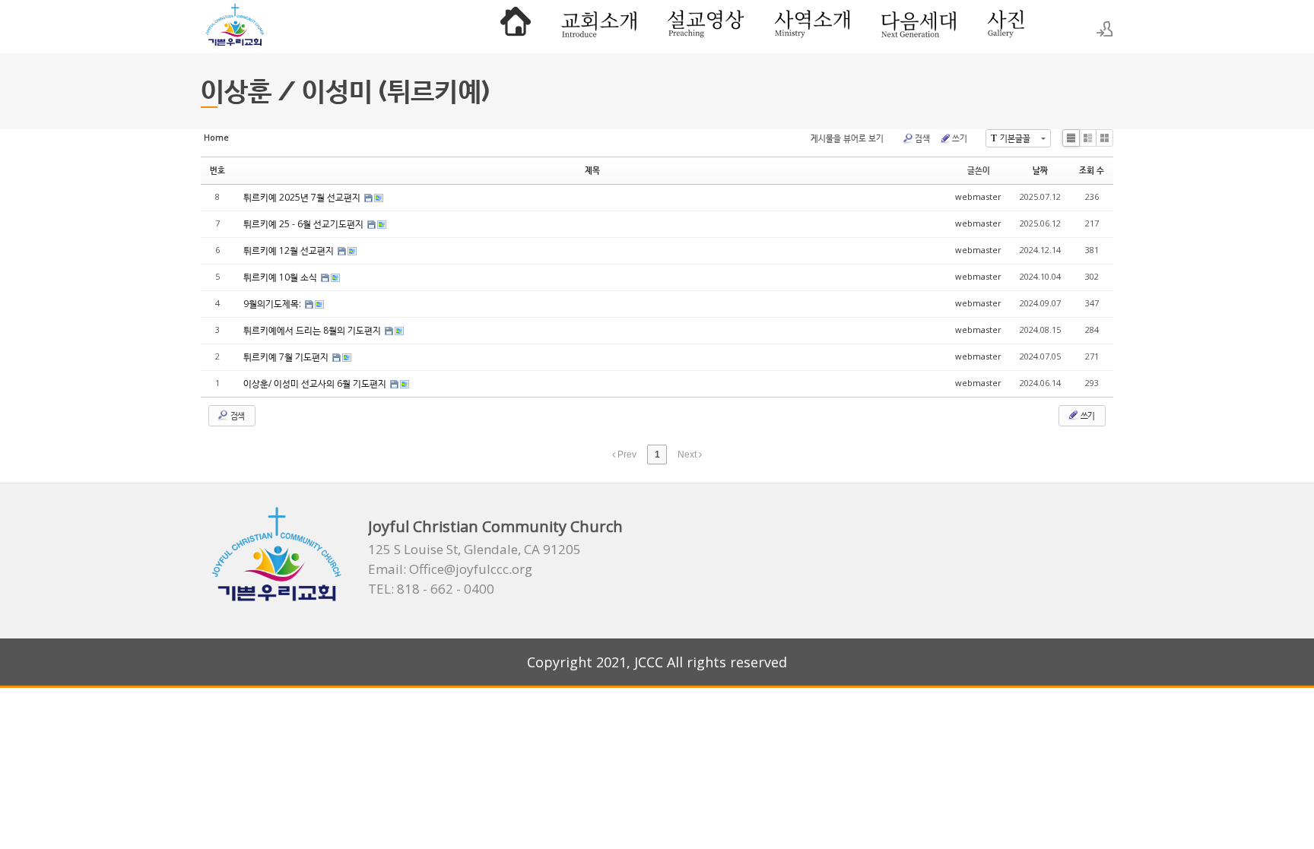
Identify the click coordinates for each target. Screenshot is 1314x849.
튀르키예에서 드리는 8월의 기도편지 (313, 330)
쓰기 (959, 138)
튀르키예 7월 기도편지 (287, 356)
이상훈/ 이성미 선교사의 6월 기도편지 (316, 383)
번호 (217, 170)
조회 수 (1091, 170)
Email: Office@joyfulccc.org (450, 569)
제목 (592, 170)
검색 (922, 138)
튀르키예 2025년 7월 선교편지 (303, 197)
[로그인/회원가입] (1105, 29)
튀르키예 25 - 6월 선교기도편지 (304, 223)
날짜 (1040, 170)
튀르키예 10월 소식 (281, 277)
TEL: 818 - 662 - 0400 (431, 589)
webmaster (978, 196)
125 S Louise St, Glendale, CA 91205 (474, 549)
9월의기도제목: (273, 303)
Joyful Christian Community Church (495, 526)
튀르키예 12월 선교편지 (289, 250)
